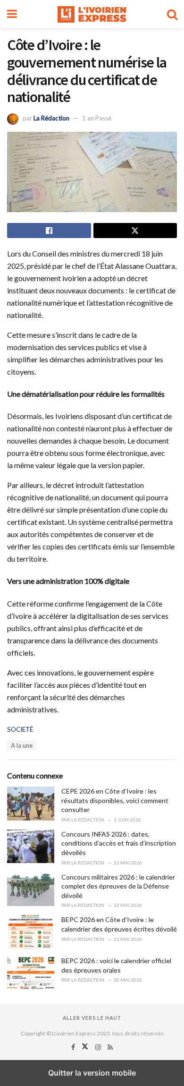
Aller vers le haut (92, 1018)
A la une (22, 745)
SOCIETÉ (20, 729)
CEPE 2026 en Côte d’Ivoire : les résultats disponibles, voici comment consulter (114, 800)
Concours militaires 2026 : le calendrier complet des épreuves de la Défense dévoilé (118, 886)
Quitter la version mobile (92, 1072)
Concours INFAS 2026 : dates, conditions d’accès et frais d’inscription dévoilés (118, 843)
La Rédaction (51, 118)
